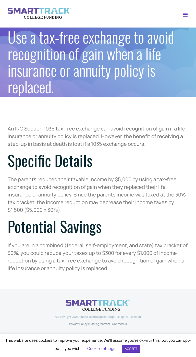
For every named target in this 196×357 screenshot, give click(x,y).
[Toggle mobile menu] (185, 14)
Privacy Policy (78, 324)
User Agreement (99, 324)
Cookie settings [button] (101, 348)
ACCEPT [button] (131, 348)
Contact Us (119, 324)
